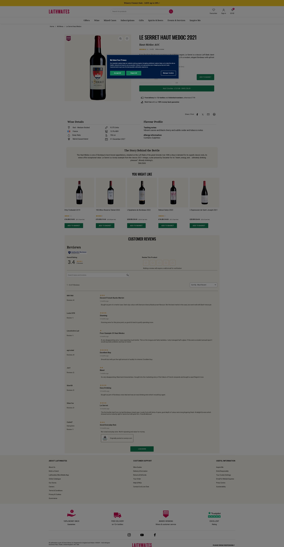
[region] (143, 67)
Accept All (117, 73)
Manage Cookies (168, 73)
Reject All (134, 73)
